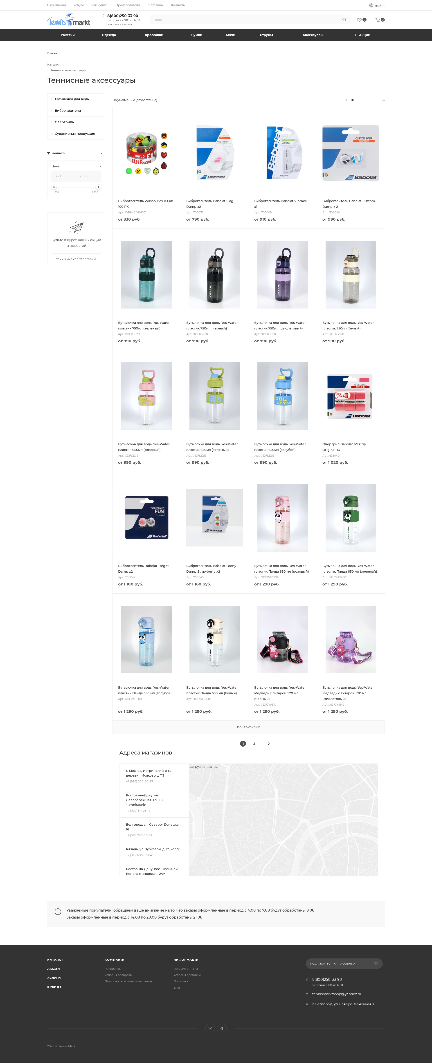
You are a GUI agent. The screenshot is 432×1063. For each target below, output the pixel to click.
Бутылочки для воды (72, 99)
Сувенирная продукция (75, 134)
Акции (53, 968)
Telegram (222, 1028)
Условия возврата (118, 975)
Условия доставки (187, 975)
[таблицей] (383, 100)
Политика (181, 981)
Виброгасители (68, 111)
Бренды (55, 986)
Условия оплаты (185, 968)
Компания (115, 959)
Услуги (54, 977)
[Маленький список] (345, 100)
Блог (176, 987)
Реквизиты (113, 968)
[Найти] (344, 19)
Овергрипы (64, 122)
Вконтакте (210, 1028)
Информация (186, 959)
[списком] (376, 100)
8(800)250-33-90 (122, 16)
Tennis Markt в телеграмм (76, 259)
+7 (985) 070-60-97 (139, 781)
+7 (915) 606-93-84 (139, 855)
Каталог (55, 959)
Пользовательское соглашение (128, 981)
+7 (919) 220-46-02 (139, 835)
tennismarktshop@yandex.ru (336, 994)
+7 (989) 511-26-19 (138, 810)
